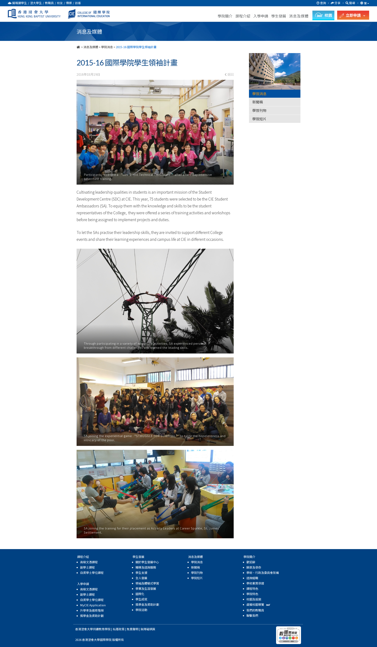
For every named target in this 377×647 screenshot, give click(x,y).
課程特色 (252, 588)
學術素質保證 (255, 583)
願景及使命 (253, 567)
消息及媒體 (90, 47)
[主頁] (79, 47)
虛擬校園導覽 (255, 604)
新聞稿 (257, 101)
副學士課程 (87, 567)
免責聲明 (132, 629)
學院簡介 (225, 15)
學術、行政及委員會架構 (262, 573)
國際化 (139, 594)
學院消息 (107, 47)
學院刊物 (259, 110)
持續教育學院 (102, 629)
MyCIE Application (93, 605)
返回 (230, 74)
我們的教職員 (255, 610)
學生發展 (278, 15)
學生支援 (141, 573)
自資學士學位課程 (92, 573)
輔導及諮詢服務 (145, 567)
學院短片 (259, 118)
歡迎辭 (250, 562)
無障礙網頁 (148, 629)
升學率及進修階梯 (92, 610)
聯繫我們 (252, 615)
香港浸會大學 (84, 629)
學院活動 (141, 610)
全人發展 (141, 578)
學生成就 (141, 599)
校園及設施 (253, 599)
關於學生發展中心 (147, 562)
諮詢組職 (252, 578)
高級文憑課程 (89, 562)
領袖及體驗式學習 (147, 583)
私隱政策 (118, 629)
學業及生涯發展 (145, 588)
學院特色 (252, 594)
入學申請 (260, 15)
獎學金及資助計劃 (92, 616)
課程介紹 (243, 15)
